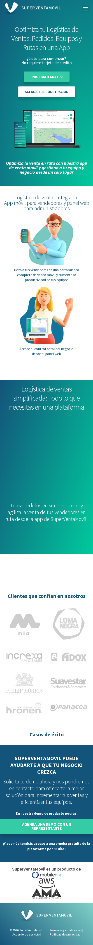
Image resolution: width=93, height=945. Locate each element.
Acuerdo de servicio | (26, 934)
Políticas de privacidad (65, 934)
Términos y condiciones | (66, 930)
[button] (85, 8)
